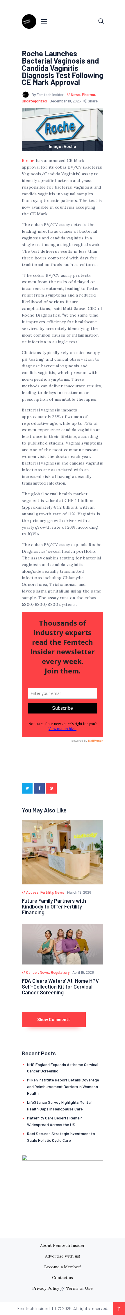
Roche (28, 160)
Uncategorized (34, 101)
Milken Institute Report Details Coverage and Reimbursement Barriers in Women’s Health (63, 1086)
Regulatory (60, 972)
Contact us (62, 1277)
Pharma (88, 94)
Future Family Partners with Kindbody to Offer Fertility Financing (54, 906)
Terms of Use (79, 1288)
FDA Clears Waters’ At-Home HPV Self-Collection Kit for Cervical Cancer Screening (60, 986)
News (75, 94)
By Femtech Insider (48, 94)
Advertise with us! (62, 1256)
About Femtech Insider (62, 1245)
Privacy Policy (45, 1288)
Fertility (46, 892)
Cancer (32, 972)
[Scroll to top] (119, 1308)
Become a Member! (62, 1266)
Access (32, 892)
